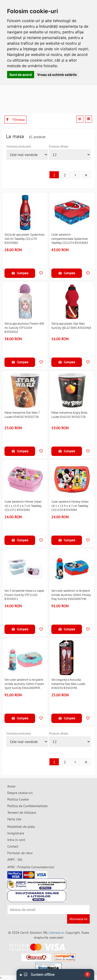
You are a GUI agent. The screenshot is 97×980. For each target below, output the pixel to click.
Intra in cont (16, 840)
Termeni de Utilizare (21, 812)
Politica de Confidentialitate (27, 806)
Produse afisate (58, 146)
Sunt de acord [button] (20, 75)
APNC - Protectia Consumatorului (30, 867)
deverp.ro (57, 932)
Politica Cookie (18, 799)
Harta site (14, 819)
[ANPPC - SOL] (36, 896)
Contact (12, 846)
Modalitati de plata (21, 826)
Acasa (11, 786)
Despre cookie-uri (20, 793)
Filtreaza (18, 119)
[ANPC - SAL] (36, 884)
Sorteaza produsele (18, 146)
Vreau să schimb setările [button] (57, 75)
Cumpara (22, 273)
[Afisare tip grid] (79, 119)
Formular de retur (20, 853)
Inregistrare (15, 833)
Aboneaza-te (78, 919)
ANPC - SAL (15, 859)
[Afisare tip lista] (88, 119)
